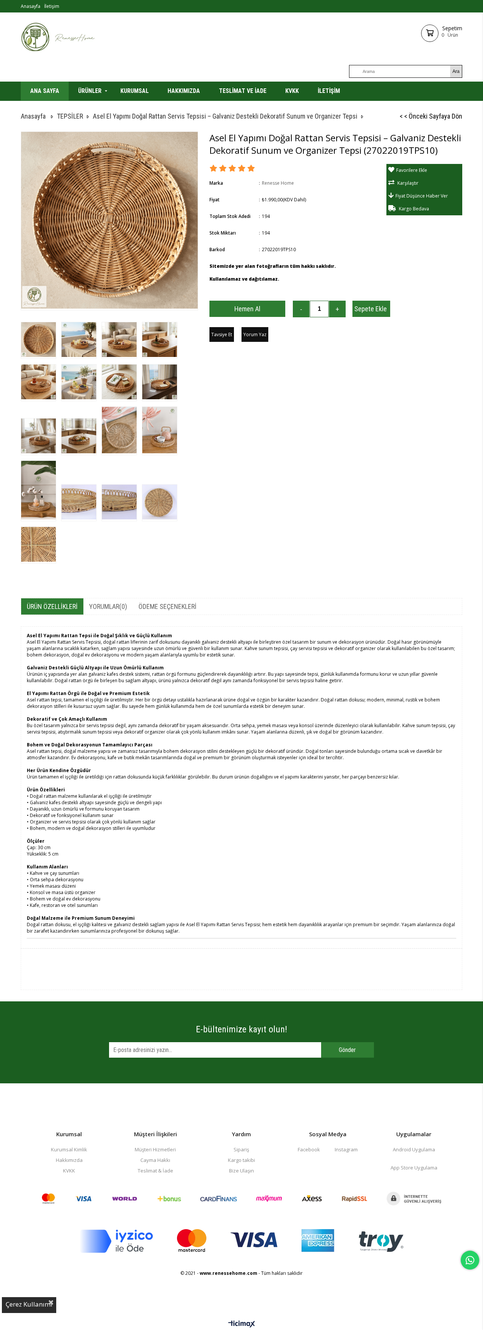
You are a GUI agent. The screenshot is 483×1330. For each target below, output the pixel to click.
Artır (337, 309)
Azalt (301, 309)
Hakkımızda (69, 1160)
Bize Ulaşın (241, 1170)
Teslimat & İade (155, 1170)
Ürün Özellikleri (52, 606)
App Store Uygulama (414, 1167)
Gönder (347, 1049)
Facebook (309, 1149)
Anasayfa (30, 6)
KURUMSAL (134, 90)
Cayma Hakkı (155, 1160)
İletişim (51, 6)
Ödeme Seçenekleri (167, 606)
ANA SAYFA (44, 90)
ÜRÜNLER (90, 90)
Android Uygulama (414, 1149)
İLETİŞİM (329, 90)
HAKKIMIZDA (184, 90)
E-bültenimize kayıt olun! (241, 1029)
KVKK (292, 90)
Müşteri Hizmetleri (155, 1149)
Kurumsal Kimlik (69, 1149)
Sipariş (241, 1149)
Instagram (346, 1149)
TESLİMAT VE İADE (242, 90)
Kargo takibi (241, 1160)
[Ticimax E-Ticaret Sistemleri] (241, 1324)
